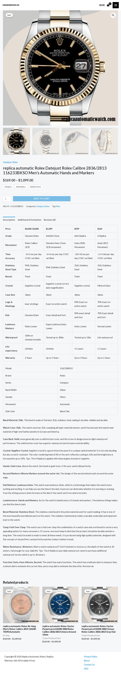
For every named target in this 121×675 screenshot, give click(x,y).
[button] (113, 15)
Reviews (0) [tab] (49, 220)
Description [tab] (9, 220)
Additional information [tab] (29, 220)
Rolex (15, 162)
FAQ (86, 668)
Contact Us (89, 664)
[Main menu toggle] (116, 5)
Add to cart (42, 198)
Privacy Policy (90, 656)
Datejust (7, 162)
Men (58, 206)
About (87, 660)
